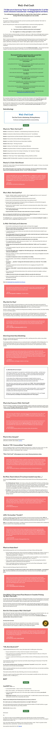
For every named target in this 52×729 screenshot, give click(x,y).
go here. (20, 440)
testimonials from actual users (26, 92)
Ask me (20, 726)
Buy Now (26, 125)
